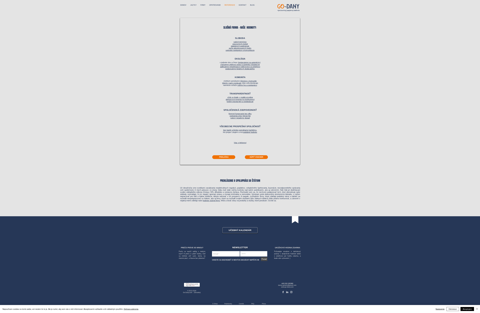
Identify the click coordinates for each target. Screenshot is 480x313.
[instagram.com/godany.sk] (291, 292)
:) (289, 258)
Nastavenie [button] (440, 309)
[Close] (477, 309)
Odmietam (453, 309)
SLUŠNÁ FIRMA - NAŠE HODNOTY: (239, 28)
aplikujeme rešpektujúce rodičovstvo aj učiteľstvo (240, 67)
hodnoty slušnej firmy (211, 201)
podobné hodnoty (250, 132)
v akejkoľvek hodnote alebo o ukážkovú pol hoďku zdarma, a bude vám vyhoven (287, 256)
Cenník (241, 304)
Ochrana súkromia (131, 309)
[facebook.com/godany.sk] (283, 292)
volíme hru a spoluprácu (247, 85)
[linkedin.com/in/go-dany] (287, 292)
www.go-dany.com (287, 287)
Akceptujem (467, 309)
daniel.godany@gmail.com (287, 285)
